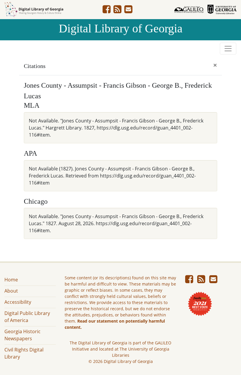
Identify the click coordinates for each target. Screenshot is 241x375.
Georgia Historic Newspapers (22, 335)
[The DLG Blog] (117, 11)
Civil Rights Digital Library (23, 353)
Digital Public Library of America (27, 316)
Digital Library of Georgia (121, 28)
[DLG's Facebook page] (107, 11)
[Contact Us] (128, 11)
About (11, 291)
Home (11, 279)
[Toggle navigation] (228, 48)
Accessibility (17, 302)
